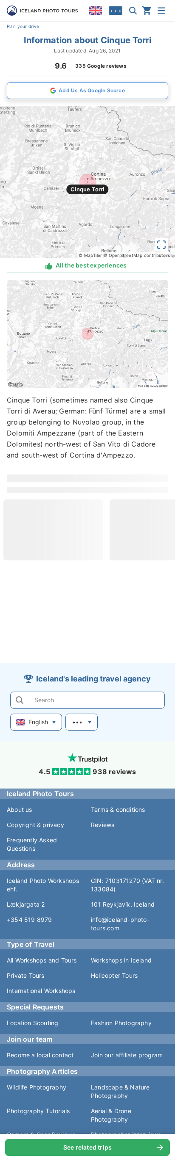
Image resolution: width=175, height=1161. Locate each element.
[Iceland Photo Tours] (42, 11)
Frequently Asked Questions (32, 844)
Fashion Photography (121, 1022)
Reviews (102, 824)
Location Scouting (32, 1022)
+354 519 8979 (29, 919)
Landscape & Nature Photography (120, 1091)
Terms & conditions (118, 809)
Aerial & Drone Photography (111, 1115)
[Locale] (95, 10)
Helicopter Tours (114, 975)
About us (19, 809)
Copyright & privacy (35, 824)
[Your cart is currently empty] (146, 10)
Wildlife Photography (36, 1087)
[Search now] (133, 10)
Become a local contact (40, 1055)
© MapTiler (90, 255)
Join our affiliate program (127, 1055)
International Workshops (41, 990)
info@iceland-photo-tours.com (120, 924)
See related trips (87, 1147)
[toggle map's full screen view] (161, 244)
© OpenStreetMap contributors (136, 255)
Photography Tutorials (38, 1110)
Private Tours (26, 975)
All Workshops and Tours (42, 960)
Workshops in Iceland (121, 960)
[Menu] (161, 10)
